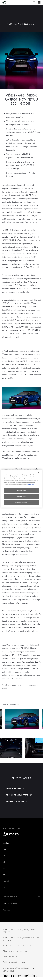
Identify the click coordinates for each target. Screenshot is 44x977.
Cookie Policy (31, 484)
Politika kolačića (21, 490)
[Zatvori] (38, 472)
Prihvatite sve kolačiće (21, 502)
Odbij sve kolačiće (21, 496)
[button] (8, 2)
